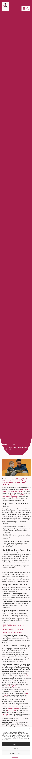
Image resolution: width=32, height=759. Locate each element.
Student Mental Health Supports (13, 629)
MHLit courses (11, 710)
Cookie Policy (15, 757)
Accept (16, 744)
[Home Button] (5, 6)
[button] (29, 729)
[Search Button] (27, 8)
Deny (16, 749)
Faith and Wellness (13, 709)
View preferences (16, 753)
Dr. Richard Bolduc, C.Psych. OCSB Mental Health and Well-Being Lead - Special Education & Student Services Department (16, 481)
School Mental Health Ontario (12, 632)
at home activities (11, 705)
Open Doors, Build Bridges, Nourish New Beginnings (14, 496)
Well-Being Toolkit (11, 686)
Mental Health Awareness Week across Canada (16, 490)
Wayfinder (5, 714)
